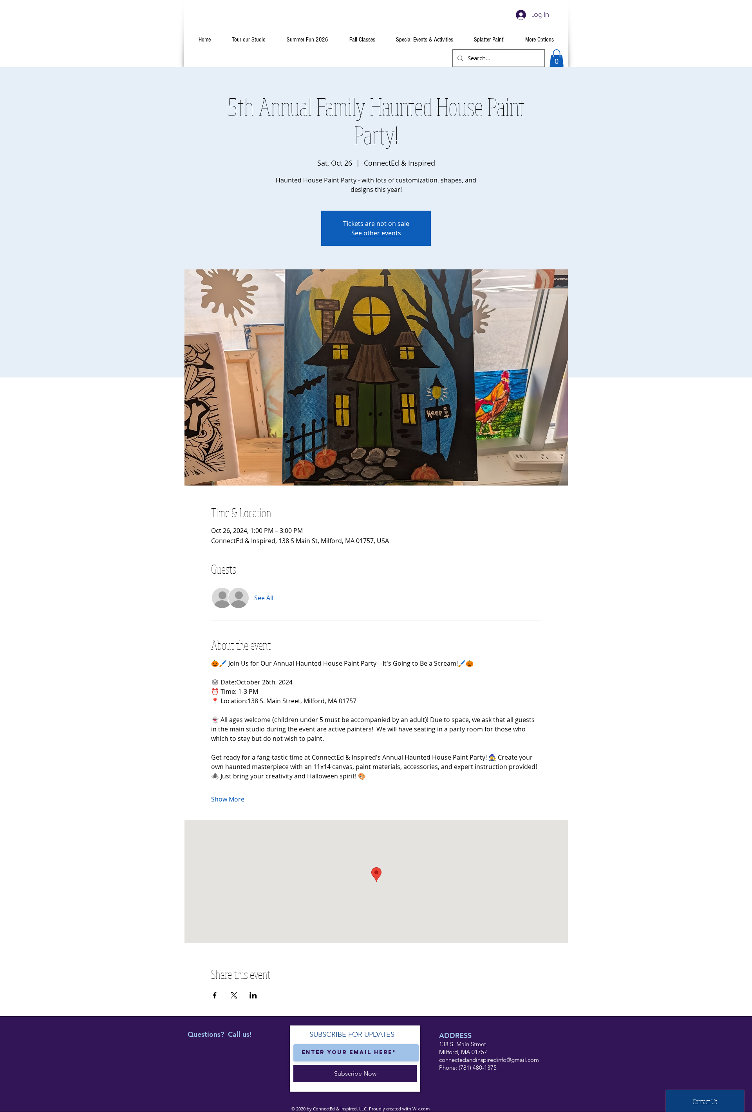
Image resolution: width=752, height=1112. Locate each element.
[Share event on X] (234, 995)
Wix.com (421, 1109)
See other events (376, 233)
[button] (556, 58)
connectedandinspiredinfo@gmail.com (489, 1059)
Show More (227, 799)
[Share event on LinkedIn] (253, 995)
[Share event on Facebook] (215, 995)
